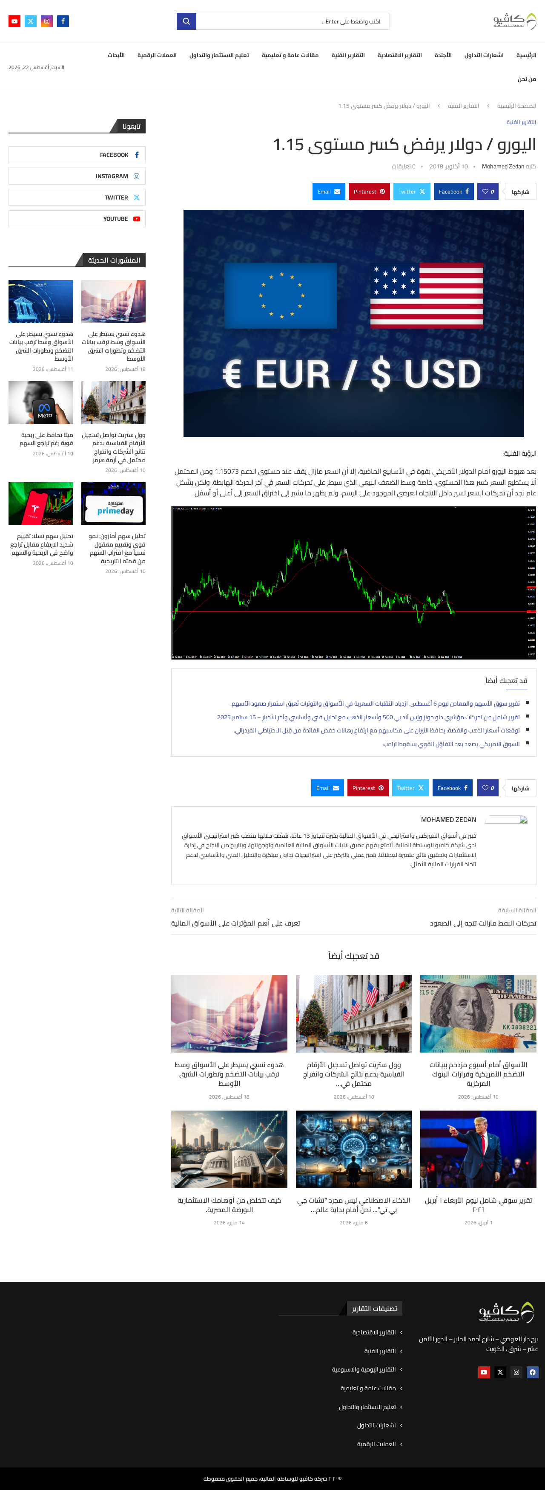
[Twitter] (31, 21)
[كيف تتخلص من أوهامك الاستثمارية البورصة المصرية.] (229, 1149)
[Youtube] (14, 21)
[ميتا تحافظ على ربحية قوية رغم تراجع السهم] (41, 402)
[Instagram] (47, 21)
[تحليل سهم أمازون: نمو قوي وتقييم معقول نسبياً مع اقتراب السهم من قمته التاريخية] (113, 503)
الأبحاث (116, 55)
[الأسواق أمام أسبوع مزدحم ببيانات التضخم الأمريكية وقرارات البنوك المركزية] (478, 1014)
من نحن (527, 79)
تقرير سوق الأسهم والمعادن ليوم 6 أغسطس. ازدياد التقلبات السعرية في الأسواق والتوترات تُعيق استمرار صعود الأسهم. (375, 703)
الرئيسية (526, 55)
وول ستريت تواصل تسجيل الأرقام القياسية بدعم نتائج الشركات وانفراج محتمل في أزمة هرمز (114, 447)
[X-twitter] (500, 1372)
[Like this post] (485, 191)
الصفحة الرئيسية (516, 106)
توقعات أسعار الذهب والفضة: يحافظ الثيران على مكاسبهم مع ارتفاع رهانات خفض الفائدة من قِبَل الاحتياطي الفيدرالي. (377, 730)
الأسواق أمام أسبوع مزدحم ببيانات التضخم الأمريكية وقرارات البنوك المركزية (479, 1074)
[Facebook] (63, 21)
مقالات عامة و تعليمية (290, 55)
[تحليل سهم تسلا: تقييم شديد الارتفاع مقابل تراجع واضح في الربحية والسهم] (41, 503)
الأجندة (443, 55)
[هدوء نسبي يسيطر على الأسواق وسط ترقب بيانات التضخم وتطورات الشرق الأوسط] (229, 1014)
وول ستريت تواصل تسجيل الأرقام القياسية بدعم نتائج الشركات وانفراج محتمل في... (354, 1074)
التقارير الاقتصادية (400, 55)
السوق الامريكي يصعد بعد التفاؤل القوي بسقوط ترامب (451, 743)
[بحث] (186, 21)
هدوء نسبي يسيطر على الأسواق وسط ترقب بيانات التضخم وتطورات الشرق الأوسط (229, 1074)
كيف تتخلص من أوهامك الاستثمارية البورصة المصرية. (229, 1205)
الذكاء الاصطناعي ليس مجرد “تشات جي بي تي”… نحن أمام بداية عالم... (353, 1205)
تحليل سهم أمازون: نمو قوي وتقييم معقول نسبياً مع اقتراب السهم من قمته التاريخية (117, 548)
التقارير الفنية (348, 55)
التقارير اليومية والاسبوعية (364, 1370)
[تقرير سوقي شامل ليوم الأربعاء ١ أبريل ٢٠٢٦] (478, 1149)
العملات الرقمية (157, 55)
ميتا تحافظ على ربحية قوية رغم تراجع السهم (46, 439)
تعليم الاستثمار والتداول (219, 55)
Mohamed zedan (503, 166)
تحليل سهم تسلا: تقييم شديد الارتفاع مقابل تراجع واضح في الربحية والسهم (41, 544)
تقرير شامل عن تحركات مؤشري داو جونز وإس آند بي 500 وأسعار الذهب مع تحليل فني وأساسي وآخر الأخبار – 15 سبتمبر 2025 (368, 717)
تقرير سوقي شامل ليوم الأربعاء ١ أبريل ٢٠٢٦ (478, 1205)
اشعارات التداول (484, 55)
